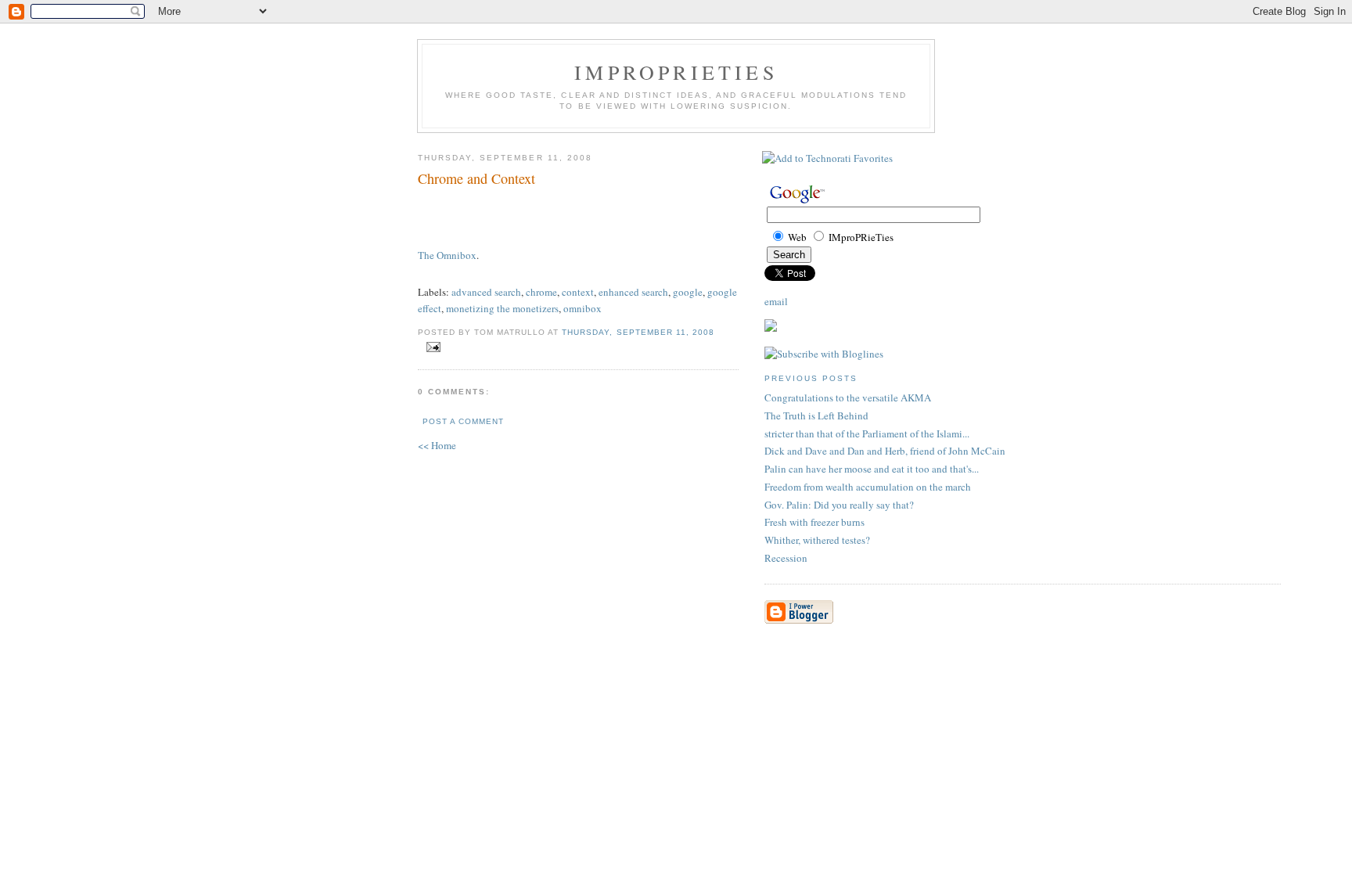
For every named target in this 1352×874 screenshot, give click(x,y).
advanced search (486, 292)
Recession (785, 558)
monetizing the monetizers (502, 308)
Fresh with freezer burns (814, 522)
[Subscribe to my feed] (770, 328)
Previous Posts (811, 378)
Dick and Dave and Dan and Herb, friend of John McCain (884, 451)
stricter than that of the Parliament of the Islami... (866, 433)
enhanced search (633, 292)
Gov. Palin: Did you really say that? (839, 505)
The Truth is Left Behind (816, 415)
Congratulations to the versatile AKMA (847, 397)
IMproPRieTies (676, 72)
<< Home (437, 445)
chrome (541, 292)
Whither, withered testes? (817, 540)
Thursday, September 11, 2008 (638, 332)
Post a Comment (463, 421)
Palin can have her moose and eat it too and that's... (871, 469)
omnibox (582, 308)
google (688, 292)
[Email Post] (431, 347)
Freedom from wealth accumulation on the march (867, 487)
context (578, 292)
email (776, 301)
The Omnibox (447, 255)
